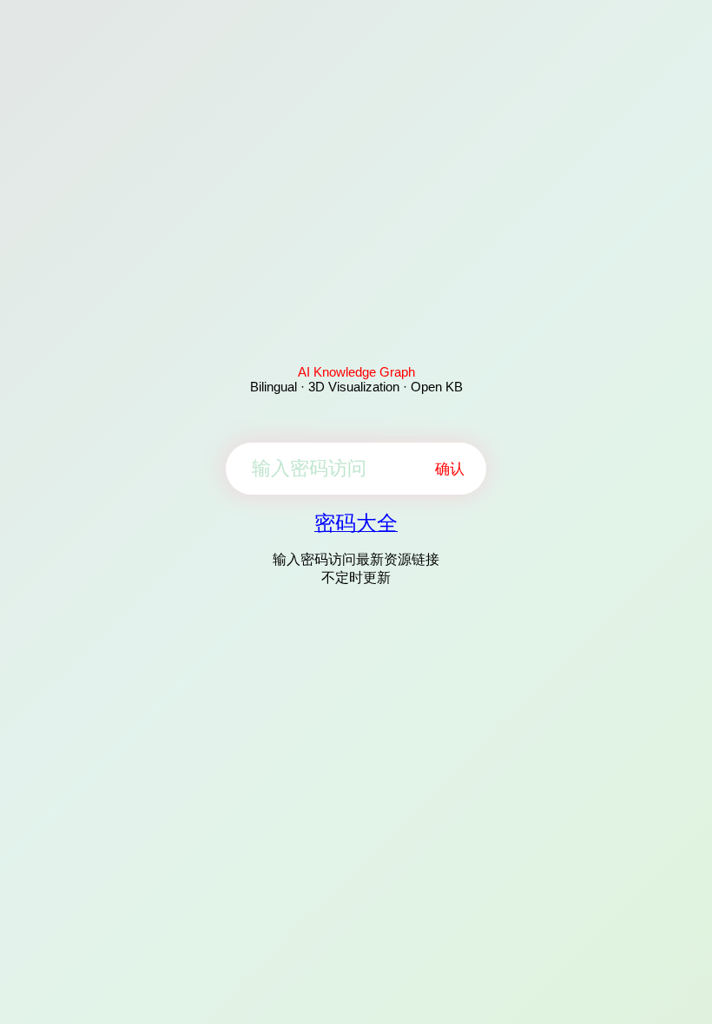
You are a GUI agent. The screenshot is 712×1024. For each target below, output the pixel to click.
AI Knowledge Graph (356, 371)
